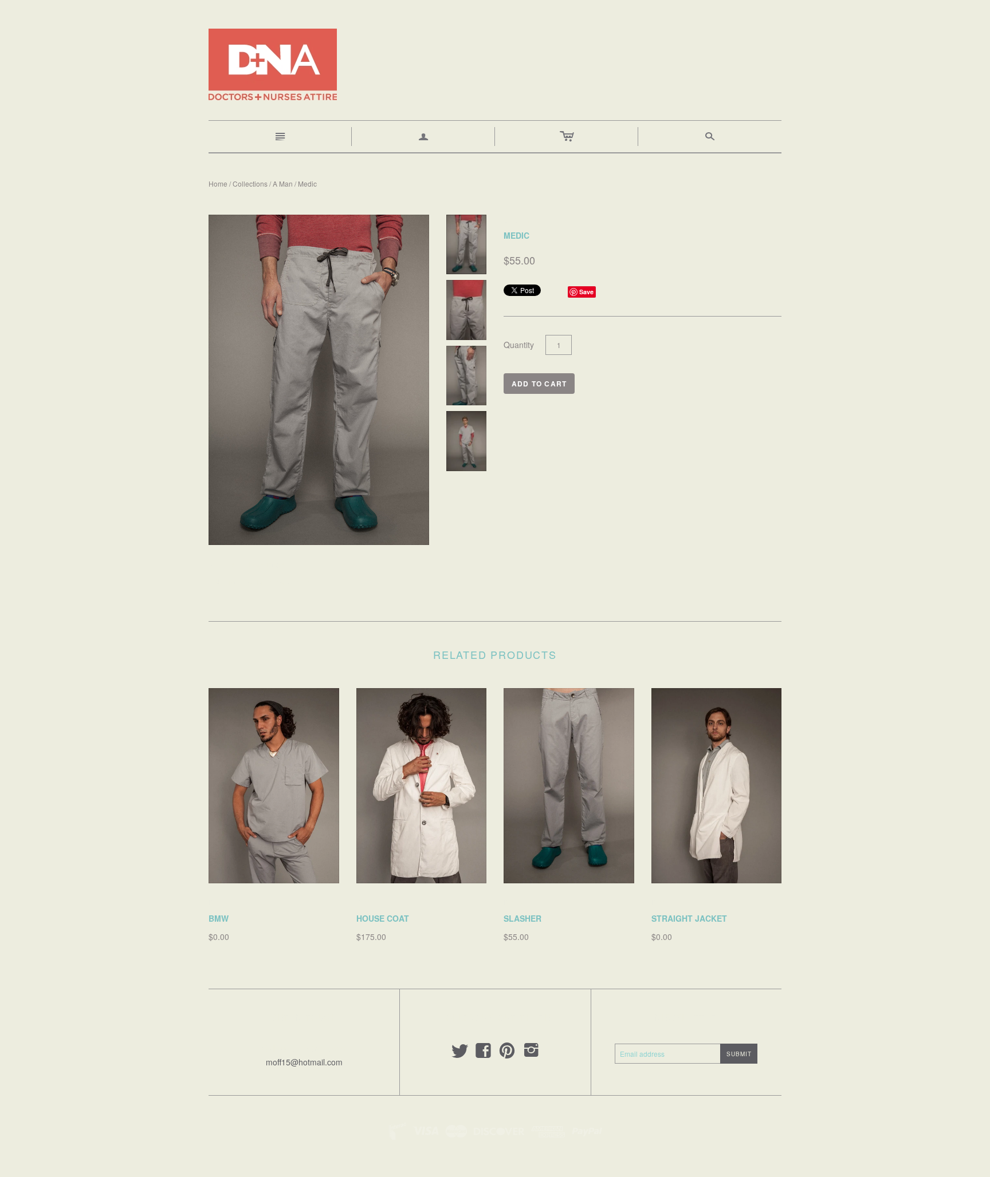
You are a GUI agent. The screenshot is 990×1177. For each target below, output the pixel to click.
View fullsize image (247, 564)
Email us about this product (259, 582)
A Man (283, 183)
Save (586, 291)
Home (218, 183)
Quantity (519, 344)
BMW (219, 918)
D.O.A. (221, 902)
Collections (250, 183)
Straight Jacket (689, 918)
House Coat (382, 918)
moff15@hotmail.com (304, 1062)
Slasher (522, 918)
